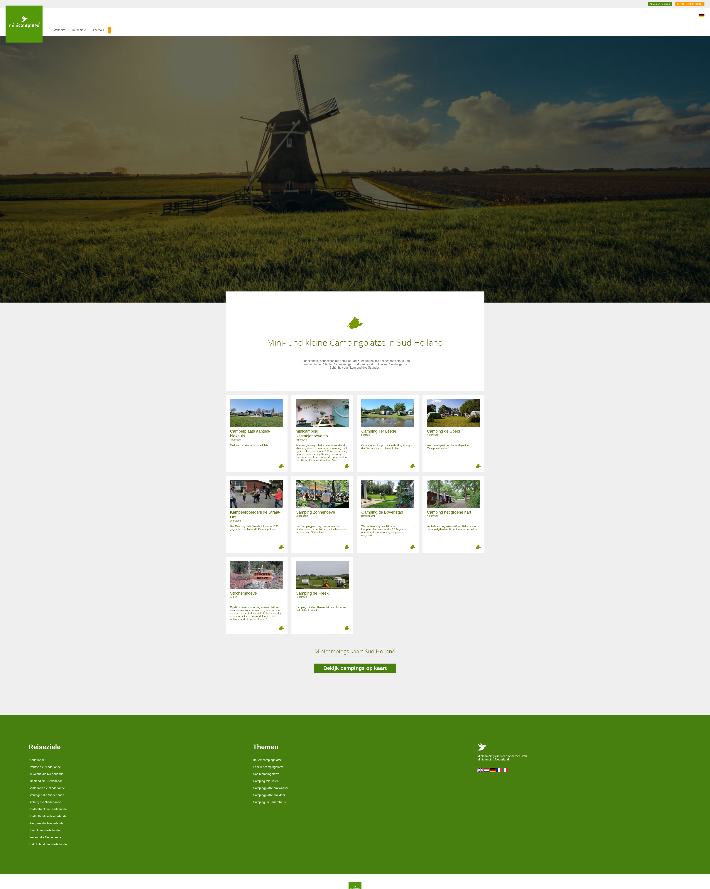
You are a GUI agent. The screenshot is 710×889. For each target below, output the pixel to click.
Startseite (59, 30)
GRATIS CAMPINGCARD (690, 4)
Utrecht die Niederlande (44, 830)
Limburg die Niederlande (44, 802)
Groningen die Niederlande (46, 795)
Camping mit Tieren (266, 781)
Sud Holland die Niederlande (47, 844)
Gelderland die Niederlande (46, 788)
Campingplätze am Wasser (270, 788)
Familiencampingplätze (268, 767)
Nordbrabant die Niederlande (47, 809)
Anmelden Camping (660, 4)
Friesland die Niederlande (45, 781)
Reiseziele (79, 30)
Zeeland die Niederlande (44, 837)
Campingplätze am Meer (269, 795)
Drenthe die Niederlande (44, 767)
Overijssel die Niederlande (45, 823)
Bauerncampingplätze (267, 760)
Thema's (98, 30)
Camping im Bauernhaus (269, 802)
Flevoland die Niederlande (45, 774)
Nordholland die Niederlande (47, 816)
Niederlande (36, 760)
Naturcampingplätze (266, 774)
